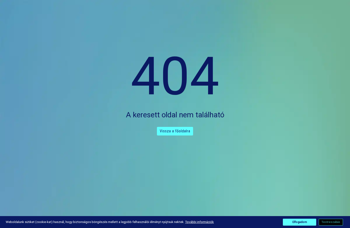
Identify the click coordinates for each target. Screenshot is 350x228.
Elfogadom (299, 222)
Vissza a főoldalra (175, 131)
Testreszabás (330, 222)
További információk (199, 222)
